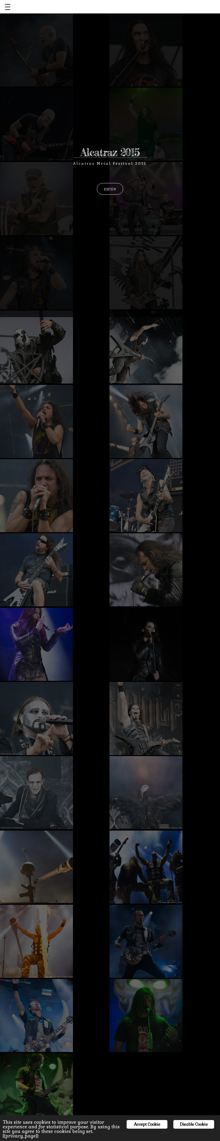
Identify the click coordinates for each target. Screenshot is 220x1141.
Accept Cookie (147, 1124)
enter (110, 189)
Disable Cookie (194, 1124)
